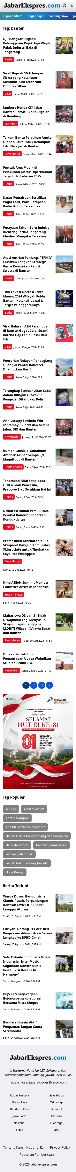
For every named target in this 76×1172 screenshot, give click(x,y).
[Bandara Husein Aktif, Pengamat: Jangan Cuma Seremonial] (64, 1029)
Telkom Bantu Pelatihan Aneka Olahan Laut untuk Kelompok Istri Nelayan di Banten (27, 141)
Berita (8, 59)
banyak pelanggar (19, 854)
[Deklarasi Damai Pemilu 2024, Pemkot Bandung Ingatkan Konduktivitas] (64, 517)
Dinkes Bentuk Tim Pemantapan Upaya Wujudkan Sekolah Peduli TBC (27, 658)
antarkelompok (17, 818)
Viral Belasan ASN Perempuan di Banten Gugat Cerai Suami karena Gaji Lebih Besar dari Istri (26, 332)
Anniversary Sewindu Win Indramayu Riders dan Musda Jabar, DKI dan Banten (26, 425)
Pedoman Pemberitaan (37, 1154)
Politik (9, 497)
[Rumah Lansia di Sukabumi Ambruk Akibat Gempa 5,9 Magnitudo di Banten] (64, 457)
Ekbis (19, 1130)
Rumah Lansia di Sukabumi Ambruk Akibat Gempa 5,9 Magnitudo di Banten (24, 455)
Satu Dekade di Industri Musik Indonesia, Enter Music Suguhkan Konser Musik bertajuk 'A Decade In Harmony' (26, 966)
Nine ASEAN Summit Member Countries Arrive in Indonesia (26, 584)
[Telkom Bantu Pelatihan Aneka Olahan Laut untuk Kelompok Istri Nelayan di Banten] (64, 144)
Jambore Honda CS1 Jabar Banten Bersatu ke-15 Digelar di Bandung (26, 111)
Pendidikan (12, 640)
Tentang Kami (13, 1147)
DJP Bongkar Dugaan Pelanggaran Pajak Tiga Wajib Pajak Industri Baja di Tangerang (26, 45)
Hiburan (56, 1116)
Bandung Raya (58, 16)
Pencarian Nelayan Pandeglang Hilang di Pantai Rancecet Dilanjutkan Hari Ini (27, 364)
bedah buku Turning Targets (27, 863)
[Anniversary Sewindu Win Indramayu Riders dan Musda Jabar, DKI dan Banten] (64, 427)
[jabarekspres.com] (32, 5)
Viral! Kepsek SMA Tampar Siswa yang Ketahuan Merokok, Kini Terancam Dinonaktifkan (23, 79)
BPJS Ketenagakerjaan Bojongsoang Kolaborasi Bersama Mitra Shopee (22, 998)
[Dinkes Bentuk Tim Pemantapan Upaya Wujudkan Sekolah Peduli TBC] (64, 661)
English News (13, 594)
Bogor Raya (35, 16)
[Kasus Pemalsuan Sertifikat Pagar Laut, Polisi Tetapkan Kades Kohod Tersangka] (64, 204)
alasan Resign (34, 809)
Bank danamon (17, 845)
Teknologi (56, 1102)
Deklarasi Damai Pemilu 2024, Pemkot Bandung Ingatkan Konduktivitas (26, 515)
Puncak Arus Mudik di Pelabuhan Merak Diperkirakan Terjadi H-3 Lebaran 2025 (27, 171)
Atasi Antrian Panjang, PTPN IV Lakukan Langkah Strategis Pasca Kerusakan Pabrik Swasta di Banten (27, 264)
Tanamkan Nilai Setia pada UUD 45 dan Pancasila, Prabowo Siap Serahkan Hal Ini (27, 485)
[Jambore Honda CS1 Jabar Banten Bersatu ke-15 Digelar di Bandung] (64, 114)
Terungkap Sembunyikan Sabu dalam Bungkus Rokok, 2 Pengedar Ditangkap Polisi (27, 395)
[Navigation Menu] (71, 5)
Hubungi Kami (36, 1147)
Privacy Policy (60, 1147)
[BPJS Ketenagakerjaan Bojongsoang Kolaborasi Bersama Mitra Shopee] (64, 1001)
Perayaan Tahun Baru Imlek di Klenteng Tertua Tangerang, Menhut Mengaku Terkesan (26, 231)
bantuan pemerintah (51, 845)
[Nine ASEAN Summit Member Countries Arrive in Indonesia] (64, 589)
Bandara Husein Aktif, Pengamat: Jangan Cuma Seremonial (22, 1026)
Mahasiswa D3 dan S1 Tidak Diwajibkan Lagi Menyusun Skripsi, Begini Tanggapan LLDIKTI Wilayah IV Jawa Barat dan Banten (26, 624)
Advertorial (12, 437)
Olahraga (56, 1123)
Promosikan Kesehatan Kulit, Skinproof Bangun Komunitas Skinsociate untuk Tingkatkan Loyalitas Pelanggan (26, 547)
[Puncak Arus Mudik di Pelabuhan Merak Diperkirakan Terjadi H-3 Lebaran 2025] (64, 174)
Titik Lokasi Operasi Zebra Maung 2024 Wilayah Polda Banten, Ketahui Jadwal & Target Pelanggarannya (24, 298)
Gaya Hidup (12, 154)
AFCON (11, 809)
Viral (8, 94)
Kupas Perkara (12, 16)
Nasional (19, 1123)
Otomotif (11, 124)
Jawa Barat (20, 1116)
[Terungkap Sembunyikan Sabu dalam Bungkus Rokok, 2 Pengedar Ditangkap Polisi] (64, 397)
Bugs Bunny (14, 872)
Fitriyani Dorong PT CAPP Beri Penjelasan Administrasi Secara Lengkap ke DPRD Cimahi (27, 933)
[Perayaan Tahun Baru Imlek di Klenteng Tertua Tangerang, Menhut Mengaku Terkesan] (64, 234)
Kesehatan (12, 670)
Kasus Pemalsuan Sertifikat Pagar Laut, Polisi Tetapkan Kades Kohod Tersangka (24, 201)
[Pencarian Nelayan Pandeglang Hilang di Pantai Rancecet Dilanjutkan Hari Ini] (64, 367)
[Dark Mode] (64, 5)
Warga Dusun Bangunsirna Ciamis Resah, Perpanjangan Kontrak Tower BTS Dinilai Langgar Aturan (25, 902)
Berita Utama (13, 467)
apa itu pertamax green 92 (25, 827)
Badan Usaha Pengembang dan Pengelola (37, 836)
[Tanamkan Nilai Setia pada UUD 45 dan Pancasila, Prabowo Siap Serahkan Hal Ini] (64, 487)
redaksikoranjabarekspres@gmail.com (38, 1082)
